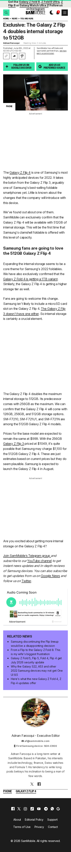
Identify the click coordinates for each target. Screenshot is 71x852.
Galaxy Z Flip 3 (13, 444)
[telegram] (46, 809)
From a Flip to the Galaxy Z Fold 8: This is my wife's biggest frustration (35, 652)
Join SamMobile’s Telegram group (27, 556)
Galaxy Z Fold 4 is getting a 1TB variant (30, 279)
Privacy (39, 827)
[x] (19, 809)
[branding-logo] (35, 13)
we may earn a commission (52, 52)
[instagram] (25, 809)
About (17, 819)
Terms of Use (21, 827)
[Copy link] (6, 56)
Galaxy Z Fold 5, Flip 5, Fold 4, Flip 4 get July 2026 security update (36, 660)
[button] (6, 12)
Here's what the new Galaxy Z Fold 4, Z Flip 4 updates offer (36, 681)
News (14, 19)
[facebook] (13, 809)
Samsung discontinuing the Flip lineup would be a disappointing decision (35, 643)
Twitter (26, 581)
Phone (7, 791)
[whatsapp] (52, 809)
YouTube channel (39, 561)
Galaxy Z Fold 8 (29, 1)
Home (6, 19)
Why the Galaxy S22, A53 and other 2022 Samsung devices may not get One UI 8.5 (37, 670)
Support (52, 819)
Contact (53, 827)
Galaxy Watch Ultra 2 (34, 5)
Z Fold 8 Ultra (50, 1)
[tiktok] (32, 809)
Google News (50, 576)
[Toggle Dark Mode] (51, 13)
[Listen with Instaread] (22, 56)
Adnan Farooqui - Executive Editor (35, 736)
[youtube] (39, 809)
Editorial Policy (34, 819)
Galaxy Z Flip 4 (20, 172)
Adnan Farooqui (11, 43)
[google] (58, 809)
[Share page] (14, 56)
